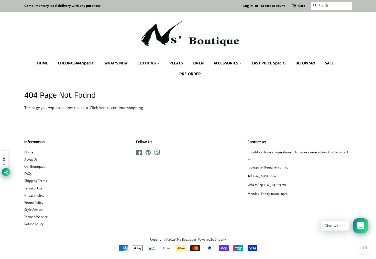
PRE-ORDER (190, 74)
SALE (329, 63)
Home (29, 152)
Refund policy (33, 224)
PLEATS (176, 63)
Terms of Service (36, 217)
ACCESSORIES (226, 63)
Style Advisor (33, 210)
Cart (301, 5)
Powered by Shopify (212, 239)
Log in (248, 5)
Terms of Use (33, 188)
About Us (30, 159)
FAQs (27, 174)
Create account (273, 5)
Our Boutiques (34, 166)
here (102, 108)
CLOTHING (147, 63)
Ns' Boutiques (186, 239)
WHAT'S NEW (116, 63)
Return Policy (33, 203)
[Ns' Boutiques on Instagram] (157, 153)
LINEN (198, 63)
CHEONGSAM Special (76, 63)
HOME (42, 63)
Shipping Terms (35, 181)
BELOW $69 (305, 63)
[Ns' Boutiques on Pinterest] (148, 153)
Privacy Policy (34, 195)
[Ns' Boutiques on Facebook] (139, 153)
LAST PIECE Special (269, 63)
